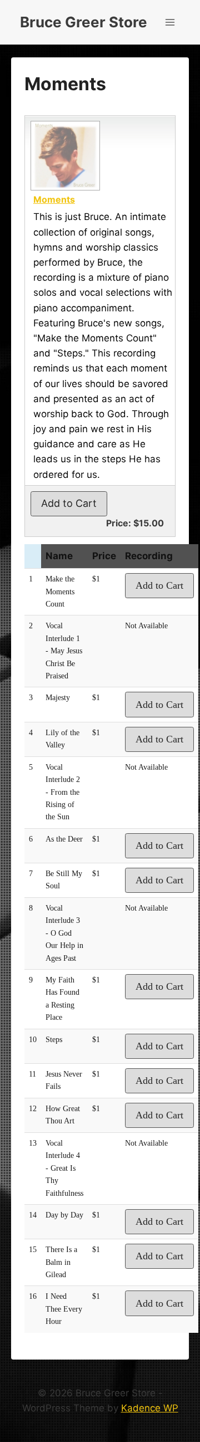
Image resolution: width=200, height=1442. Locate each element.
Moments (54, 199)
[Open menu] (169, 22)
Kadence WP (149, 1408)
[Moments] (64, 155)
